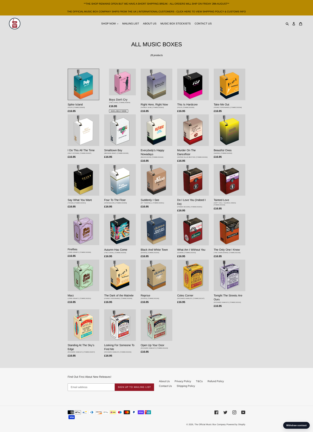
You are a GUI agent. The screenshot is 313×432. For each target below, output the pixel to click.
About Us (164, 381)
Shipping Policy (186, 386)
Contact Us (165, 386)
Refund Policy (216, 381)
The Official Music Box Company (210, 424)
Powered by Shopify (235, 424)
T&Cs (199, 381)
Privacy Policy (183, 381)
